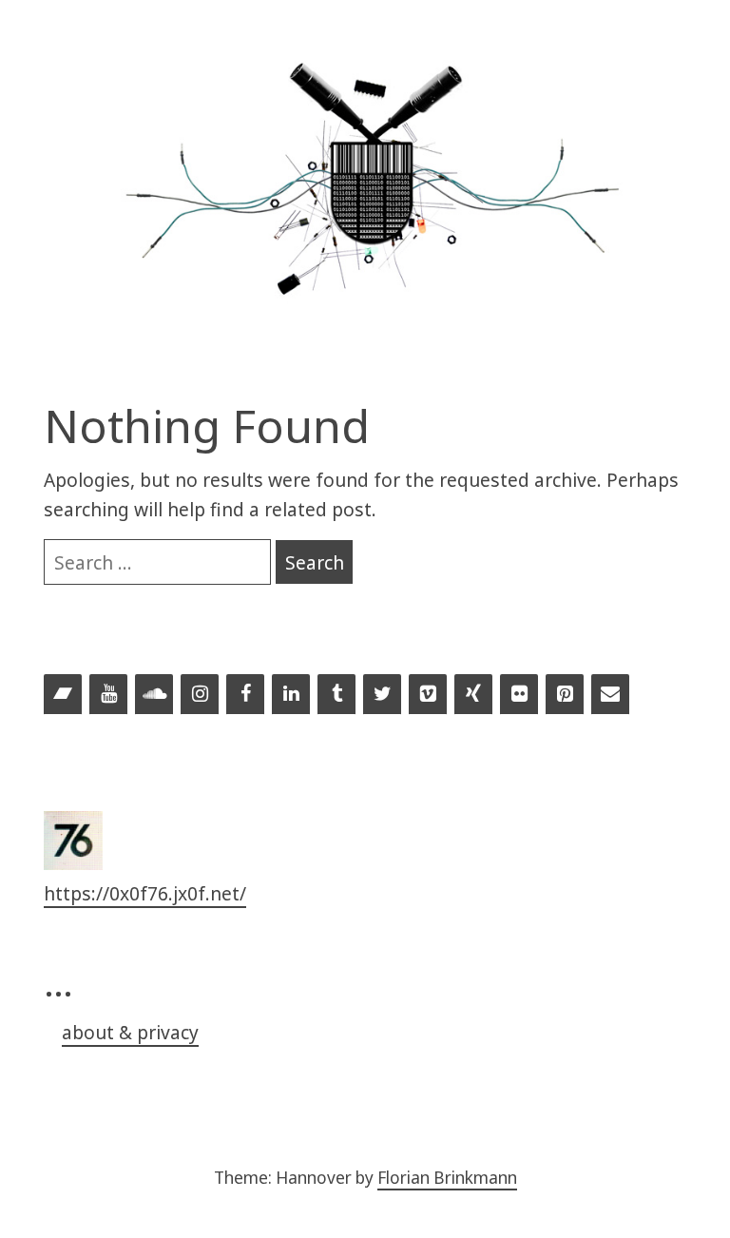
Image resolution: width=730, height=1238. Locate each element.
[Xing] (473, 695)
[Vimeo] (428, 695)
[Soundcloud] (154, 695)
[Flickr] (519, 695)
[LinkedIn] (291, 695)
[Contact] (610, 695)
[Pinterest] (565, 695)
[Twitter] (382, 695)
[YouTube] (108, 695)
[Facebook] (245, 695)
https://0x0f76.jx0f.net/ (145, 893)
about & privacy (130, 1032)
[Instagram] (200, 695)
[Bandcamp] (63, 695)
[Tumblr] (336, 695)
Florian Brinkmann (447, 1178)
